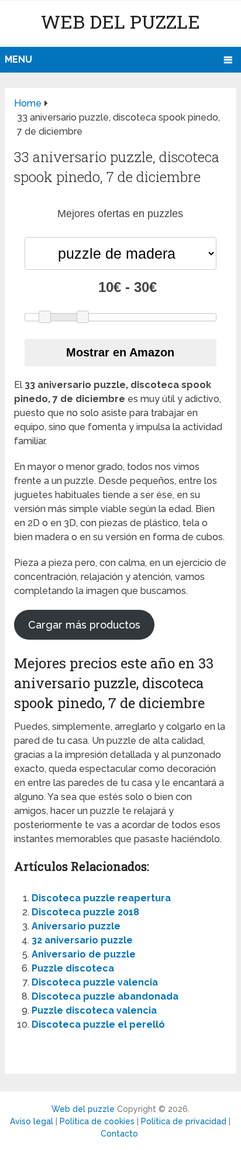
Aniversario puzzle (76, 926)
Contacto (119, 1133)
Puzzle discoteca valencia (94, 1010)
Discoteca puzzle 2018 (85, 912)
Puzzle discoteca (73, 968)
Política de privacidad (183, 1121)
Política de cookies (97, 1121)
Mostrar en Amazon (120, 352)
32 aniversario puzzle (82, 940)
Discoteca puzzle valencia (95, 982)
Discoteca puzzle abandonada (105, 996)
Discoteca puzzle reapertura (101, 898)
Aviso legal (31, 1121)
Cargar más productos (84, 625)
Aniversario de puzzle (84, 954)
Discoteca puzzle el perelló (98, 1024)
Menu (18, 59)
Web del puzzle (120, 21)
